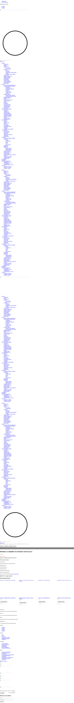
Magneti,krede (6, 79)
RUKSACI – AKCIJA (7, 167)
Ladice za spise (8, 91)
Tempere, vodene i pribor (8, 182)
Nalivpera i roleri (6, 118)
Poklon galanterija (7, 153)
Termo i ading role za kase (8, 99)
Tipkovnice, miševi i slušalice (8, 235)
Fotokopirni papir (7, 204)
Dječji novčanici (8, 256)
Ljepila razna (6, 133)
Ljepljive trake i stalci (7, 105)
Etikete (5, 98)
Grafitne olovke (6, 111)
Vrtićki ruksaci (6, 172)
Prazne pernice (8, 68)
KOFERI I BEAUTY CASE (8, 164)
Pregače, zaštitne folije (7, 81)
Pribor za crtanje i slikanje (8, 134)
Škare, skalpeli (6, 78)
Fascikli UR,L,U (8, 194)
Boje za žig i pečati (7, 104)
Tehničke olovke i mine (7, 114)
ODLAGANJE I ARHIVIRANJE (9, 86)
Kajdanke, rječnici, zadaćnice (10, 74)
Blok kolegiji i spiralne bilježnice (11, 72)
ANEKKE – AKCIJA (7, 166)
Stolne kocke (6, 103)
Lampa (5, 120)
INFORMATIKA (5, 119)
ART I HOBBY (4, 236)
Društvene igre (8, 140)
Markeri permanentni (7, 113)
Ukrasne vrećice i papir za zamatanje (10, 154)
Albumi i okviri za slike (7, 156)
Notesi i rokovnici (7, 100)
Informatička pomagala (7, 126)
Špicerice (5, 117)
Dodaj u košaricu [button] (4, 601)
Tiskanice (7, 93)
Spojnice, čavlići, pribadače (10, 95)
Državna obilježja (7, 107)
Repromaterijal (6, 136)
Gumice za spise (8, 92)
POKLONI (4, 137)
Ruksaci (5, 65)
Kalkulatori (6, 127)
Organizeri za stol (7, 106)
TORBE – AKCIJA (7, 168)
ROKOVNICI (6, 268)
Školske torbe (6, 64)
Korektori (5, 102)
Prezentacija (6, 214)
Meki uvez (7, 70)
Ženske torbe (6, 145)
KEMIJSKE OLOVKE (8, 162)
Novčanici (5, 147)
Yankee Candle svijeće (7, 151)
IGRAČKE (6, 139)
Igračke (7, 246)
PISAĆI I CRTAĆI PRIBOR (6, 215)
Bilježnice (5, 69)
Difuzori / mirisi (6, 152)
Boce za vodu (6, 83)
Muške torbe (6, 146)
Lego (7, 141)
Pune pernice (8, 67)
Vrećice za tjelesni (7, 80)
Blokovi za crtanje (7, 131)
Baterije (5, 123)
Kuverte (5, 101)
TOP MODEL (4, 159)
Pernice (5, 66)
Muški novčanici (8, 149)
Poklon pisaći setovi (7, 225)
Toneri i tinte (6, 124)
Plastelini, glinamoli (7, 77)
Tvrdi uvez (8, 71)
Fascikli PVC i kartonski (10, 88)
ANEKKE (3, 160)
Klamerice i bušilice (7, 94)
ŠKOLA (3, 63)
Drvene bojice (6, 109)
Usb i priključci (6, 125)
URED (3, 84)
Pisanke (7, 73)
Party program (8, 144)
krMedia (6, 693)
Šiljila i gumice (6, 75)
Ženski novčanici (8, 148)
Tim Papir (6, 692)
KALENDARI (6, 163)
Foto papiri (6, 128)
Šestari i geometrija (7, 183)
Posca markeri (6, 130)
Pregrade (7, 90)
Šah (6, 143)
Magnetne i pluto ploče (7, 97)
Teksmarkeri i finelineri (7, 115)
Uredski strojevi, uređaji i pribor (11, 96)
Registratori (8, 193)
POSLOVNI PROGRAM (6, 267)
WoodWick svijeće (7, 257)
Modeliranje (6, 135)
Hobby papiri (6, 132)
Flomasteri (5, 110)
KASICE (5, 155)
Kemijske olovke (6, 112)
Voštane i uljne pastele (7, 116)
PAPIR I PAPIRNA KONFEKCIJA (10, 85)
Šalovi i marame (6, 158)
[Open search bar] (0, 59)
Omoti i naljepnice (7, 82)
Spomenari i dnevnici (7, 157)
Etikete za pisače (6, 122)
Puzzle (7, 142)
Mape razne (8, 89)
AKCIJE (3, 165)
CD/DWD (5, 121)
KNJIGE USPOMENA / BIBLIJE (9, 138)
